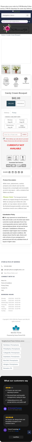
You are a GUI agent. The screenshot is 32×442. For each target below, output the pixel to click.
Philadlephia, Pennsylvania (11, 349)
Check (24, 134)
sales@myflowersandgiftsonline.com (14, 269)
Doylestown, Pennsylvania (11, 356)
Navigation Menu (8, 15)
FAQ (2, 290)
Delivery (6, 112)
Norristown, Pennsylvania (11, 345)
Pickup (14, 112)
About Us (3, 280)
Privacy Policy (5, 285)
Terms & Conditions (6, 283)
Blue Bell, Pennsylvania (10, 360)
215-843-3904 (8, 266)
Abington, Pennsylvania (10, 364)
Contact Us (4, 288)
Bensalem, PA (7, 368)
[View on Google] (5, 430)
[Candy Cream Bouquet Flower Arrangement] (5, 69)
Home (3, 35)
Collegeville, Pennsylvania (11, 352)
